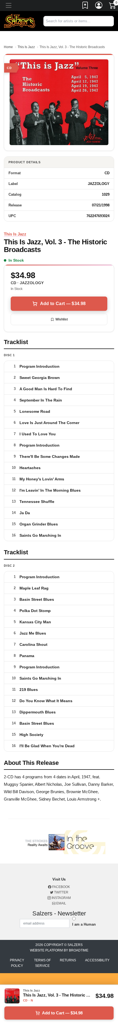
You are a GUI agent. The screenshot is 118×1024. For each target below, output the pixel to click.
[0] (113, 6)
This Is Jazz (26, 47)
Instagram (61, 898)
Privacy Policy (17, 963)
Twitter (60, 892)
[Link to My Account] (99, 6)
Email (60, 903)
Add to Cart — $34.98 (63, 303)
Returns (68, 960)
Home (8, 47)
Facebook (60, 887)
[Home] (19, 21)
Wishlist (61, 319)
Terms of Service (42, 963)
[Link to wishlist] (85, 6)
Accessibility (97, 960)
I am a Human (84, 924)
